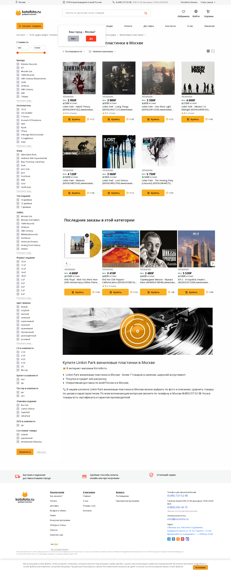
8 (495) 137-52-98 (124, 2)
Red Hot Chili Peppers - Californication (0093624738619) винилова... (118, 281)
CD (22, 366)
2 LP (23, 279)
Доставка (54, 505)
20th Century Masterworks (33, 78)
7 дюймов (26, 207)
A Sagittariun (27, 138)
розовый (25, 339)
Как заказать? (56, 496)
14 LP (23, 272)
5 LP (23, 290)
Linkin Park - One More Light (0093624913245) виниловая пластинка (157, 108)
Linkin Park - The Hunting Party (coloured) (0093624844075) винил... (157, 182)
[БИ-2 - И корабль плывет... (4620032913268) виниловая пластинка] (196, 248)
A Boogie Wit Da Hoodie (32, 134)
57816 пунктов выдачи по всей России (84, 2)
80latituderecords (29, 234)
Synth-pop (26, 187)
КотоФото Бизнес (189, 2)
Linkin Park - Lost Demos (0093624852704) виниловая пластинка (117, 182)
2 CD (23, 352)
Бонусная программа (60, 520)
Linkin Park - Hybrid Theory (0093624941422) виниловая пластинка (78, 108)
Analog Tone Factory (30, 245)
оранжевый (27, 328)
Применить (25, 451)
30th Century (27, 89)
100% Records (27, 75)
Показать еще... (24, 100)
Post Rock (25, 176)
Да (91, 38)
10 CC (23, 109)
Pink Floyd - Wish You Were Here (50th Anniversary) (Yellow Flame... (81, 281)
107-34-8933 (26, 113)
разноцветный (28, 335)
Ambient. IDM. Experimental (34, 158)
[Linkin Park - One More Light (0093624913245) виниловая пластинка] (158, 78)
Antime (24, 248)
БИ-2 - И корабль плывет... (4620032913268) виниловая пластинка (193, 281)
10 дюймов (26, 199)
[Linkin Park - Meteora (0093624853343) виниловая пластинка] (79, 151)
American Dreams (29, 241)
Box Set (24, 405)
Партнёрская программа (127, 501)
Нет (73, 38)
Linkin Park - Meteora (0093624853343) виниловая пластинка (78, 182)
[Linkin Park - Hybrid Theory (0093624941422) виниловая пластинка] (79, 78)
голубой (25, 310)
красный (25, 324)
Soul (23, 183)
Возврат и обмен (58, 510)
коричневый (27, 321)
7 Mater (24, 96)
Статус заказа (207, 2)
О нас (85, 501)
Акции (53, 515)
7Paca (24, 131)
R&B (23, 179)
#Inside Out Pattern (30, 219)
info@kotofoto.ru (178, 519)
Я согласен (200, 567)
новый (24, 434)
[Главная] (21, 34)
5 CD (23, 362)
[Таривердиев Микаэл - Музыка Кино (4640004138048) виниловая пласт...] (158, 248)
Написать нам (56, 535)
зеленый (25, 317)
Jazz (23, 172)
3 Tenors (25, 116)
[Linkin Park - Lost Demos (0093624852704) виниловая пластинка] (119, 151)
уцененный (27, 438)
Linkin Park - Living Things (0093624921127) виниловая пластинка (117, 108)
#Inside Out (26, 71)
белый (24, 306)
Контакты (87, 510)
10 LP (23, 261)
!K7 (22, 67)
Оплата (53, 501)
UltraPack (25, 415)
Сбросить (41, 452)
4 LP (23, 286)
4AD (23, 93)
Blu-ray (24, 370)
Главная (87, 496)
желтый (25, 314)
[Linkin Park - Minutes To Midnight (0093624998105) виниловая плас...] (198, 78)
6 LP (23, 294)
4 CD (23, 359)
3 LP (23, 283)
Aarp (23, 141)
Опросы (54, 530)
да (22, 382)
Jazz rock (25, 169)
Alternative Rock (28, 154)
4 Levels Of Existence (31, 120)
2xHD (23, 82)
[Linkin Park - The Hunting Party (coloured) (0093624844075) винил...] (158, 151)
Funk (23, 165)
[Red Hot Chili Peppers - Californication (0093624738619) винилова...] (120, 248)
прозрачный (27, 332)
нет (23, 395)
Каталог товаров (31, 26)
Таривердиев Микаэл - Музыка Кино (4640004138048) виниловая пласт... (158, 281)
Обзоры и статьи (58, 525)
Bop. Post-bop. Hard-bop (32, 161)
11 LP (23, 265)
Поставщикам (122, 496)
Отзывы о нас (89, 505)
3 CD (23, 355)
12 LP (23, 268)
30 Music (25, 85)
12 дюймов (26, 203)
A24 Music (25, 238)
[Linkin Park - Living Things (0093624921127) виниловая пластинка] (119, 78)
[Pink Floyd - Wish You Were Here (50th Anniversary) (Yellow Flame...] (82, 248)
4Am (23, 123)
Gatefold (25, 412)
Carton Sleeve (28, 408)
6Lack (23, 127)
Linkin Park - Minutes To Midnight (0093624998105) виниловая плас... (195, 108)
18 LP (23, 276)
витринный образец (31, 441)
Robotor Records (29, 64)
